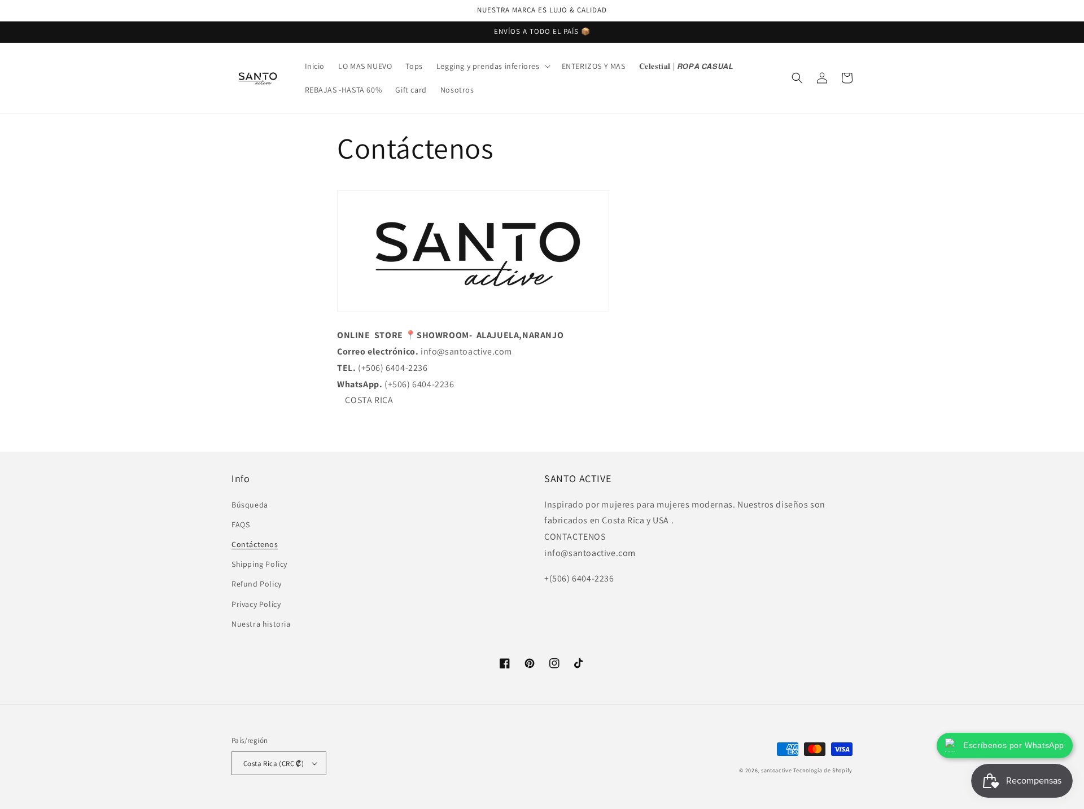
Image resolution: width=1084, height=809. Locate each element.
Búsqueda (249, 505)
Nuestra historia (261, 624)
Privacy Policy (256, 604)
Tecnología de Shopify (823, 770)
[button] (492, 66)
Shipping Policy (259, 564)
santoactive (776, 770)
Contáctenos (254, 544)
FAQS (240, 524)
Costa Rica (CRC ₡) (273, 763)
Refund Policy (256, 584)
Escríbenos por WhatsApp (1013, 745)
